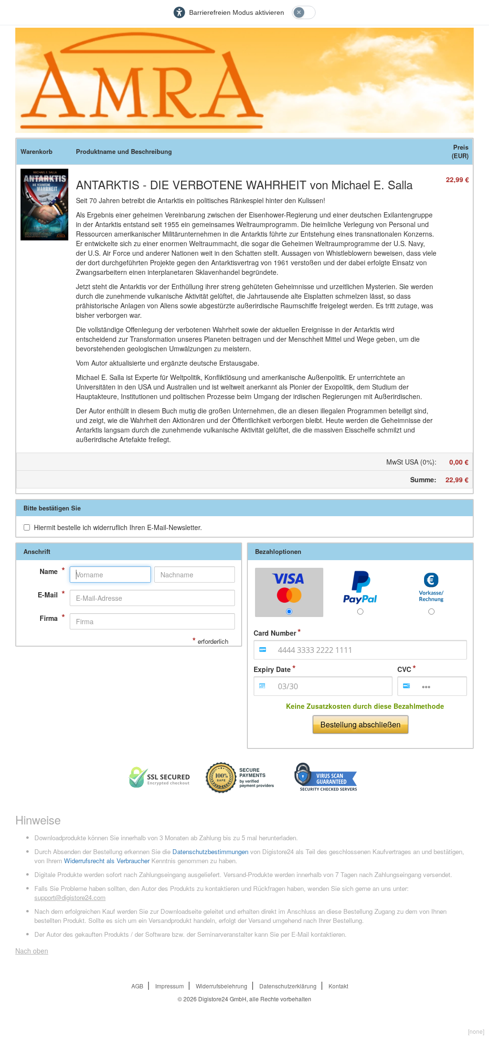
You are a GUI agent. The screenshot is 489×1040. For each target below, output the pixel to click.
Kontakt (338, 986)
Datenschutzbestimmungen (210, 851)
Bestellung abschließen (360, 724)
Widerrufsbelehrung (221, 986)
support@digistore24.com (70, 897)
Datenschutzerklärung (288, 986)
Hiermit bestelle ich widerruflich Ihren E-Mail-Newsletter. (118, 527)
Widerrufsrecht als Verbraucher (106, 860)
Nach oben (31, 950)
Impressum (169, 986)
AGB (137, 986)
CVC (404, 669)
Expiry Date (272, 669)
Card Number (275, 633)
